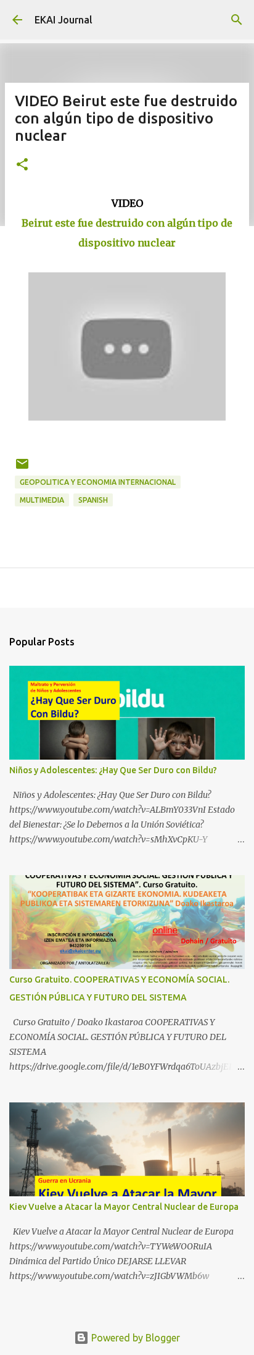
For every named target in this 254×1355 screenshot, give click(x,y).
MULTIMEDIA (42, 500)
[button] (22, 165)
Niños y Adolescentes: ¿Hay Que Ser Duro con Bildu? (113, 770)
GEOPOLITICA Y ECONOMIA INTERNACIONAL (98, 482)
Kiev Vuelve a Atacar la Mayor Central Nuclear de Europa (124, 1207)
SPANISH (93, 500)
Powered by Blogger (134, 1337)
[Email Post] (22, 468)
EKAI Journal (63, 19)
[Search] (236, 20)
